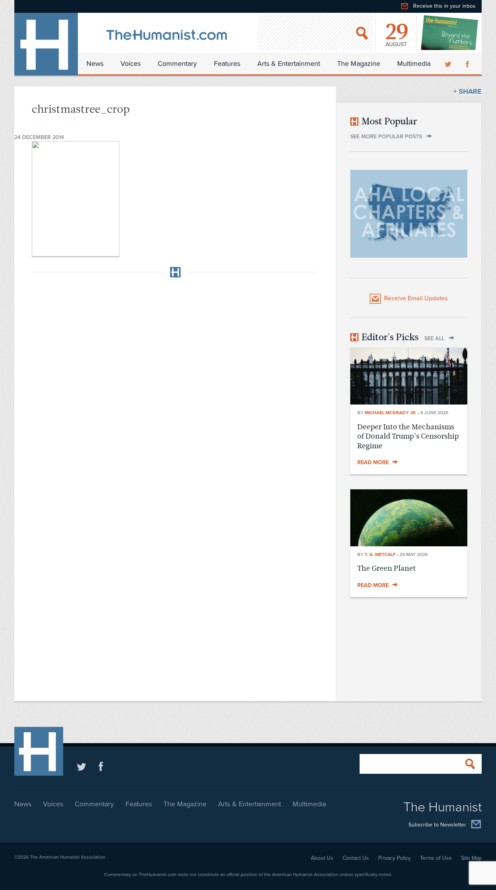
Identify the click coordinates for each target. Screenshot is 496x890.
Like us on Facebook (101, 766)
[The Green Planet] (408, 544)
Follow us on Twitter (81, 766)
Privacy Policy (394, 858)
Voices (131, 63)
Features (227, 63)
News (94, 63)
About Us (322, 858)
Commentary (177, 63)
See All (434, 338)
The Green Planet (386, 568)
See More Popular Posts (386, 136)
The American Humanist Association (67, 857)
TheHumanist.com (46, 44)
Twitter (448, 63)
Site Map (471, 858)
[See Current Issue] (450, 32)
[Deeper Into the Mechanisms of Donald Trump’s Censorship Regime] (408, 402)
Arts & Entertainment (288, 63)
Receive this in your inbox (444, 6)
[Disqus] (175, 380)
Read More (373, 462)
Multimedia (414, 63)
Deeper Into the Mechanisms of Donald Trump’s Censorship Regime (408, 436)
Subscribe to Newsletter (437, 825)
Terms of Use (436, 858)
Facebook (468, 63)
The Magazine (358, 63)
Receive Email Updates (416, 298)
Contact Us (356, 858)
